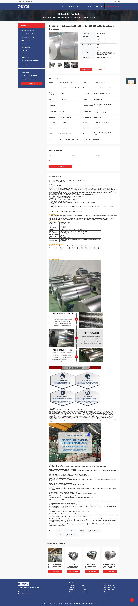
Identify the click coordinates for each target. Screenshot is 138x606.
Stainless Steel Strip (26, 47)
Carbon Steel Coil (25, 40)
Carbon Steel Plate (25, 54)
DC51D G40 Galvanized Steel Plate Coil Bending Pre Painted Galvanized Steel (109, 566)
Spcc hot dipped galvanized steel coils (67, 535)
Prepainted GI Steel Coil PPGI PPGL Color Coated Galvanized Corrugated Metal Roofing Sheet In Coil (54, 566)
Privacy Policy (85, 591)
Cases (83, 587)
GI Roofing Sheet (25, 57)
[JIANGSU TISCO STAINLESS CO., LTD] (23, 6)
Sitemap (84, 589)
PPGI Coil (23, 44)
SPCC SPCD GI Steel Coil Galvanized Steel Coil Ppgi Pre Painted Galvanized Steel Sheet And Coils (91, 566)
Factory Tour (72, 587)
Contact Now (31, 83)
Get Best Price (86, 69)
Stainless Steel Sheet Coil (27, 30)
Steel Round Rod (25, 64)
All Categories (106, 591)
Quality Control (72, 589)
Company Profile (72, 585)
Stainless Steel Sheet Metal (28, 34)
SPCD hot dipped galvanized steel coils (90, 531)
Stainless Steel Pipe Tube (27, 37)
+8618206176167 (33, 75)
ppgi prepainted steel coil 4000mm (66, 531)
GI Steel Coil (48, 17)
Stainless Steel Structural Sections (30, 60)
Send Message (60, 166)
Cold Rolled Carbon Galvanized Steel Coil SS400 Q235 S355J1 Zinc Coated (73, 566)
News (83, 585)
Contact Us (71, 591)
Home (42, 17)
